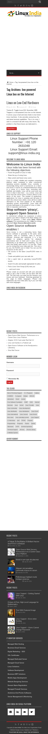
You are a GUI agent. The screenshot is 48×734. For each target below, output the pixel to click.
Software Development (16, 670)
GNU (31, 402)
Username (10, 362)
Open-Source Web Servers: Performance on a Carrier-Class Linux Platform (28, 551)
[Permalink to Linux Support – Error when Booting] (11, 624)
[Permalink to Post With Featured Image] (11, 616)
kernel (21, 405)
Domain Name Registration (17, 685)
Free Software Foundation (14, 402)
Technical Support (12, 429)
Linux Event (34, 411)
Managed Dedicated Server (17, 659)
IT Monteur (34, 730)
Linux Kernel (33, 414)
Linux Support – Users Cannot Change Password (27, 629)
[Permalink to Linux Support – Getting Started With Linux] (11, 599)
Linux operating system (22, 417)
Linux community (12, 408)
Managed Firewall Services (17, 689)
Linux (37, 405)
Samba (33, 423)
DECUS (32, 396)
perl (18, 420)
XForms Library (31, 429)
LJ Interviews (11, 420)
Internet (37, 402)
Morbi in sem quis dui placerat (27, 560)
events (23, 399)
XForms (22, 429)
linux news (10, 417)
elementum (10, 399)
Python (27, 423)
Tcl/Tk (17, 426)
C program (18, 396)
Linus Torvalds (30, 405)
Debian (25, 396)
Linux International (12, 414)
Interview (10, 405)
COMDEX (10, 396)
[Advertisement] (24, 43)
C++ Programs (28, 393)
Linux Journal (23, 414)
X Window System (12, 432)
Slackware (10, 426)
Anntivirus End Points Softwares (19, 693)
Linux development (24, 408)
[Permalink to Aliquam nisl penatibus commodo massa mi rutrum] (11, 574)
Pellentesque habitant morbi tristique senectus (26, 578)
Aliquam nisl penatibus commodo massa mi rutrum (26, 569)
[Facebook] (11, 712)
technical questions (26, 426)
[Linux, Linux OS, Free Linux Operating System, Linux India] (24, 14)
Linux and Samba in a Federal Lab (19, 343)
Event (17, 399)
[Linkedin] (18, 712)
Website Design (14, 730)
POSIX (23, 420)
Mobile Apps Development (17, 678)
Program (30, 420)
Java (16, 405)
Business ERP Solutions (16, 674)
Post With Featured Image (26, 610)
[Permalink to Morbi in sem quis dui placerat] (11, 565)
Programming (11, 423)
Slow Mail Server (13, 350)
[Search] (39, 2)
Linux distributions (24, 411)
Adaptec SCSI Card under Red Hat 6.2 (21, 340)
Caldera (37, 393)
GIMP (26, 402)
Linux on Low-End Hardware (23, 102)
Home (11, 82)
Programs (20, 423)
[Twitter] (32, 712)
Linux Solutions (13, 666)
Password (10, 370)
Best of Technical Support (14, 393)
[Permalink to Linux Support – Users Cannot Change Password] (11, 633)
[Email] (25, 712)
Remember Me (13, 379)
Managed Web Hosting (16, 644)
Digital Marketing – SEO (16, 651)
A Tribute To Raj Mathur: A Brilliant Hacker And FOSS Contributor (23, 542)
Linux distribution (12, 411)
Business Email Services (17, 648)
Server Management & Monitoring (20, 697)
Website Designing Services (18, 681)
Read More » (11, 128)
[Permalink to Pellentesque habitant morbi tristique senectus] (11, 582)
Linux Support (35, 417)
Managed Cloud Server (16, 663)
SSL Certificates (13, 655)
